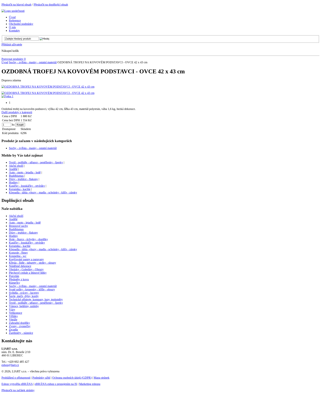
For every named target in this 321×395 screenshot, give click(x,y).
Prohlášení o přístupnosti (15, 377)
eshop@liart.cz (10, 365)
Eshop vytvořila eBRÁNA (17, 384)
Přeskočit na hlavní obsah (16, 4)
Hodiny (13, 182)
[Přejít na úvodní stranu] (13, 10)
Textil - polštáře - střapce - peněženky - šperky (36, 162)
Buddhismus (16, 175)
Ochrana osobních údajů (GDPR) (72, 377)
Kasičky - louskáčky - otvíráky (27, 185)
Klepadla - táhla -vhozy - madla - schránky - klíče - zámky (43, 192)
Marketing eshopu (89, 384)
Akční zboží (16, 165)
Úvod (4, 62)
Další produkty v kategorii (16, 112)
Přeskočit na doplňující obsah (51, 4)
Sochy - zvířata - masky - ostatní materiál (33, 62)
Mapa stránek (101, 377)
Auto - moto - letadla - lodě (25, 172)
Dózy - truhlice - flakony (23, 179)
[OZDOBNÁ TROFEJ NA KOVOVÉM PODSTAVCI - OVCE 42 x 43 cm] (47, 86)
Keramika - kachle (19, 189)
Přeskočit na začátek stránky (18, 390)
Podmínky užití (41, 377)
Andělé (13, 169)
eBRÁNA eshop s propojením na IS (56, 384)
